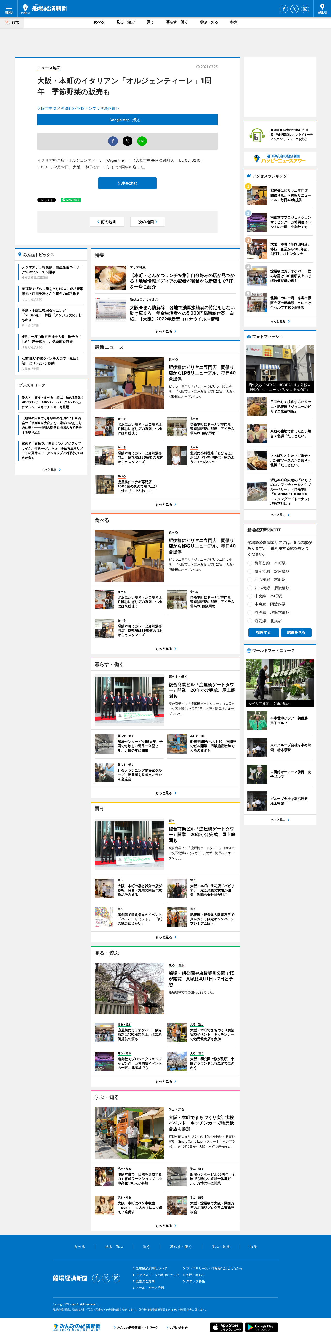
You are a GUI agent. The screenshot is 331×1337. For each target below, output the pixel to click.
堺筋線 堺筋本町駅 (272, 612)
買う (150, 22)
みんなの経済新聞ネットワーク (76, 1327)
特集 (234, 22)
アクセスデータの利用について (158, 1275)
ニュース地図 (49, 67)
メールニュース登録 (150, 1288)
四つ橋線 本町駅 (270, 579)
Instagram (305, 9)
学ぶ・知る (209, 22)
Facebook (284, 9)
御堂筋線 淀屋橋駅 (272, 571)
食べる (99, 22)
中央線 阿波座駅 (270, 604)
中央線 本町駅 (268, 596)
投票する (263, 632)
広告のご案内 (145, 1281)
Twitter (294, 9)
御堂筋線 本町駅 (270, 563)
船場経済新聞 (44, 9)
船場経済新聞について (151, 1268)
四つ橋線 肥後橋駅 (272, 587)
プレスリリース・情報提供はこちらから (214, 1268)
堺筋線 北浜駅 (268, 620)
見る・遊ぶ (126, 22)
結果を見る (296, 632)
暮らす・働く (177, 22)
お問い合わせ (195, 1275)
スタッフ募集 (195, 1281)
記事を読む (127, 183)
